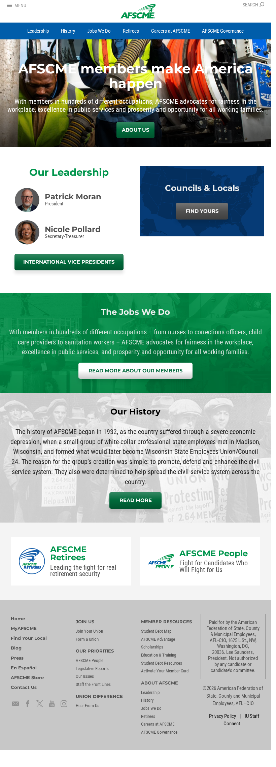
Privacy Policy (222, 716)
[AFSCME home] (138, 11)
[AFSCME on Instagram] (64, 704)
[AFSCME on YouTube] (52, 704)
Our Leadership (69, 172)
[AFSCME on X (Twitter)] (40, 704)
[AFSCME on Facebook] (28, 704)
